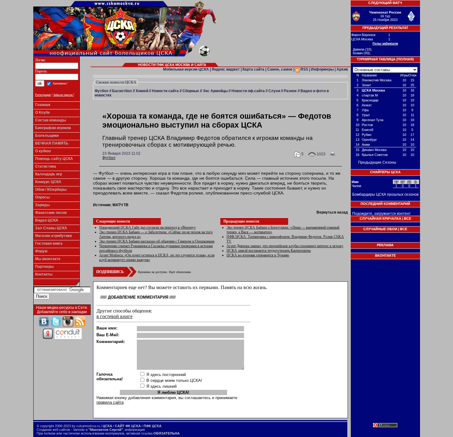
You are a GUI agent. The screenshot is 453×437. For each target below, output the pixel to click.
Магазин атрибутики (53, 236)
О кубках (43, 151)
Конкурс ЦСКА (48, 182)
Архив (342, 69)
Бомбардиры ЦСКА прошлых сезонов (385, 194)
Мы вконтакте (47, 259)
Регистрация (43, 94)
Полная (405, 59)
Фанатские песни (51, 212)
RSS (304, 69)
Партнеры (44, 266)
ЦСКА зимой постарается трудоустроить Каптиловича (268, 250)
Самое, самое (279, 69)
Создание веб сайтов (53, 429)
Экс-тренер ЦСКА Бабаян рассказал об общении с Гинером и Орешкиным (156, 241)
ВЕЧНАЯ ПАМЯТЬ (51, 143)
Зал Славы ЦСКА (51, 228)
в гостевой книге (114, 316)
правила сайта (110, 402)
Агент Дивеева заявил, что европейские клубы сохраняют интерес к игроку (284, 246)
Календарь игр (48, 174)
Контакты (43, 274)
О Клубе (42, 112)
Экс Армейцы (215, 91)
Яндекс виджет (226, 69)
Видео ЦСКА (46, 220)
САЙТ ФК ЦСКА (128, 426)
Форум (41, 251)
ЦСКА (107, 426)
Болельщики (47, 135)
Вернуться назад (332, 212)
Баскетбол (122, 91)
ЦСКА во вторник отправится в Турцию (257, 255)
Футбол (101, 91)
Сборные (190, 91)
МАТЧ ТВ (120, 205)
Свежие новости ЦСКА (116, 82)
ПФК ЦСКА (152, 426)
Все (407, 218)
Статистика (45, 166)
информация (135, 429)
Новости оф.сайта (248, 91)
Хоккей (142, 91)
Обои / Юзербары (51, 189)
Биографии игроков (53, 128)
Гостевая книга (49, 243)
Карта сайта (253, 69)
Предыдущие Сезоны (377, 162)
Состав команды (50, 120)
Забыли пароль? (63, 94)
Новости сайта (165, 91)
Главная (42, 105)
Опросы (42, 197)
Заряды (42, 205)
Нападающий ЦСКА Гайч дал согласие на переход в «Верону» (147, 227)
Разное (290, 91)
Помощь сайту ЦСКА (54, 159)
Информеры (322, 69)
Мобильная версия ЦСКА (186, 69)
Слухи (274, 91)
